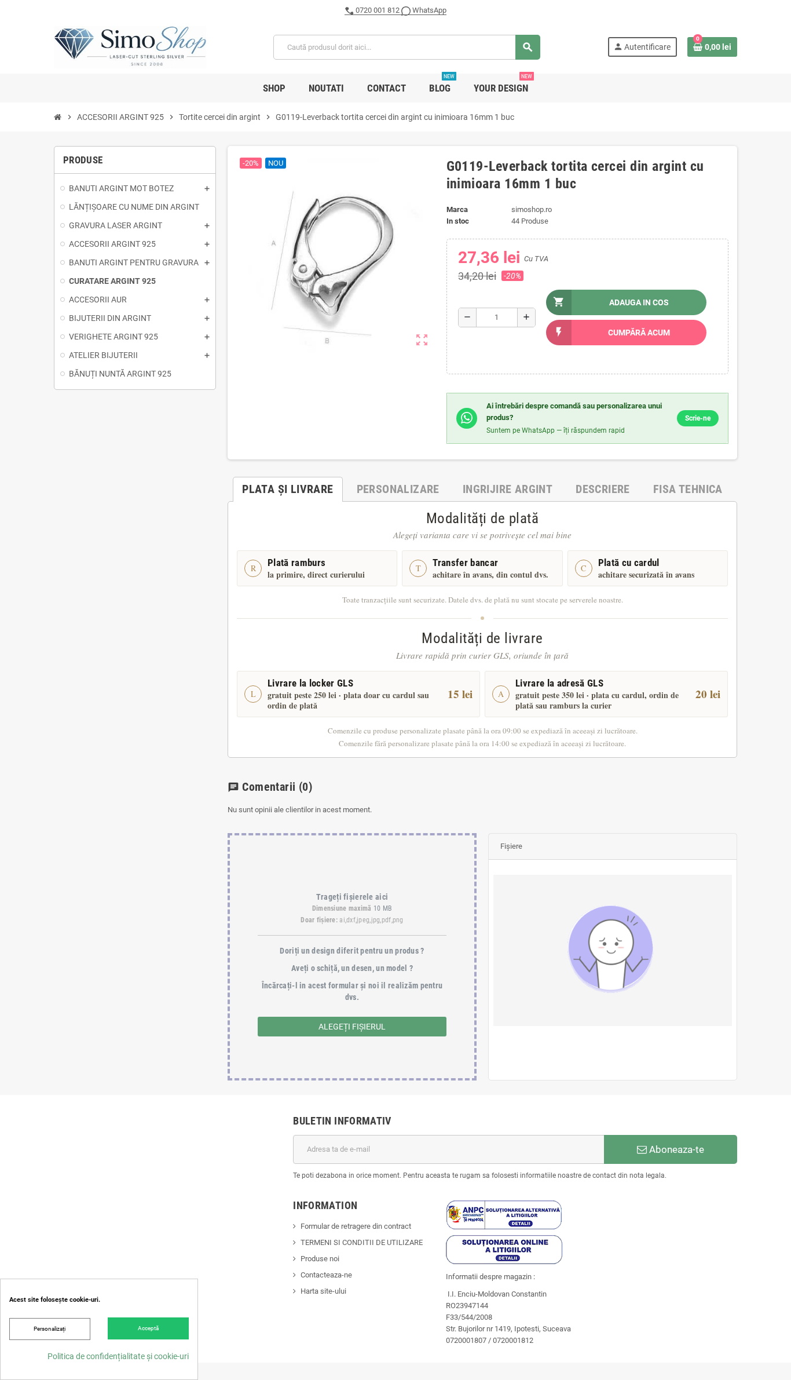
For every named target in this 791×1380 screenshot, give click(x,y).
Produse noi (320, 1258)
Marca (457, 209)
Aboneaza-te (675, 1149)
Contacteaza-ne (326, 1275)
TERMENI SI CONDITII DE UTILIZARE (362, 1242)
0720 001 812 (377, 10)
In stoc (457, 221)
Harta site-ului (323, 1291)
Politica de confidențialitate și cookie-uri (118, 1356)
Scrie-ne (698, 418)
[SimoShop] (130, 46)
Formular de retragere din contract (356, 1226)
